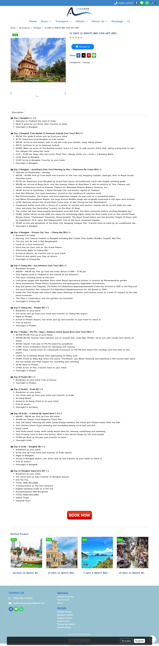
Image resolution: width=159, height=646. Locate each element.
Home (33, 21)
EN (154, 3)
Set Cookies (126, 641)
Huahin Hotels (64, 627)
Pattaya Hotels (64, 618)
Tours (45, 21)
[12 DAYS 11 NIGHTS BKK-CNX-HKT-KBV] (38, 60)
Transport (62, 21)
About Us (98, 21)
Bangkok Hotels (65, 614)
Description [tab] (17, 112)
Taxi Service (63, 599)
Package (117, 21)
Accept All (139, 641)
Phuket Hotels (64, 611)
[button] (129, 21)
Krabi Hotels (63, 621)
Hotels (80, 21)
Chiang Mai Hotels (66, 624)
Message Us (84, 46)
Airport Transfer (65, 596)
